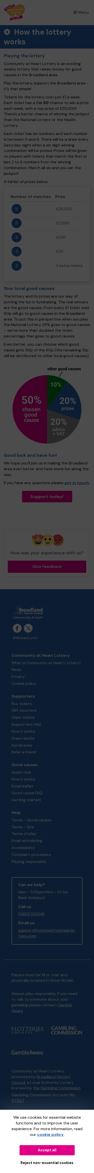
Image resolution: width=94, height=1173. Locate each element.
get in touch (76, 482)
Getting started (26, 799)
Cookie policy (24, 683)
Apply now (21, 772)
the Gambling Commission (56, 1088)
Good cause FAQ (27, 792)
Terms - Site (23, 827)
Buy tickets (22, 703)
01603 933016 (31, 913)
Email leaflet (22, 786)
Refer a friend (24, 752)
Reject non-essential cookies (47, 1163)
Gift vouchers (24, 710)
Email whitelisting (27, 840)
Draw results (23, 738)
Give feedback (47, 566)
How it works (23, 731)
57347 (18, 1100)
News (16, 669)
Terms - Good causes (31, 820)
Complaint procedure (31, 854)
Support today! (47, 497)
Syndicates (22, 745)
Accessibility (23, 847)
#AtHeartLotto (25, 638)
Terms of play (24, 833)
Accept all (47, 1150)
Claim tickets (23, 717)
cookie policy (50, 1134)
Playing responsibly (29, 861)
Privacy (18, 676)
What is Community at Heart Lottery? (46, 662)
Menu (83, 12)
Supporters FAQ (26, 724)
